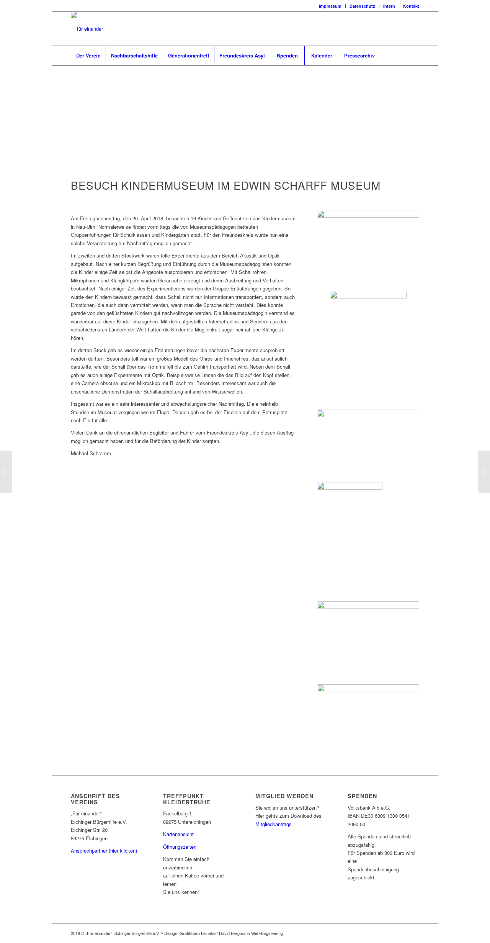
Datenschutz (362, 6)
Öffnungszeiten (179, 846)
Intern (389, 6)
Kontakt (411, 6)
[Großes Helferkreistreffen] (6, 472)
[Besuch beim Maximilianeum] (484, 472)
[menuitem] (330, 6)
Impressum (330, 6)
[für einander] (87, 29)
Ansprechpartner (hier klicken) (104, 850)
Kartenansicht (178, 834)
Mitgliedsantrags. (274, 824)
